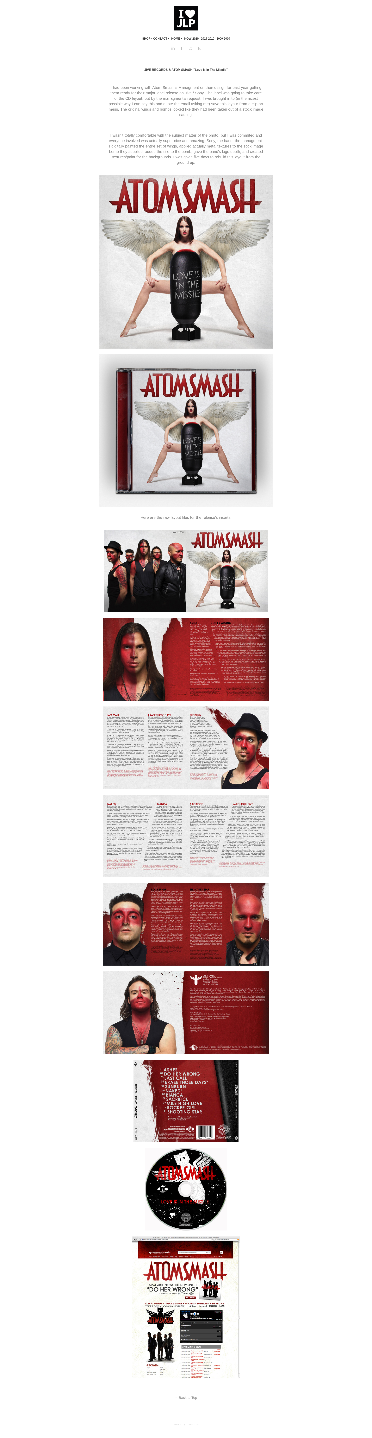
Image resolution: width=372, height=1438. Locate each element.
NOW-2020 (191, 38)
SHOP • (147, 38)
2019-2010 (207, 38)
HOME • (176, 38)
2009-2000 (223, 38)
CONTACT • (161, 38)
